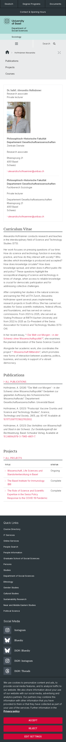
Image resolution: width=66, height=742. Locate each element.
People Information (13, 552)
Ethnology (8, 582)
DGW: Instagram (23, 660)
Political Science (12, 611)
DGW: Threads (22, 671)
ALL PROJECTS (13, 458)
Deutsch (9, 4)
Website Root (7, 52)
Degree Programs (31, 4)
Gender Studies (11, 587)
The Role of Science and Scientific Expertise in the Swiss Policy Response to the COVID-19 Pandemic (27, 494)
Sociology (16, 37)
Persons (8, 564)
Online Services (11, 541)
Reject (33, 728)
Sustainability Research (15, 599)
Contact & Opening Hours (33, 12)
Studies (7, 570)
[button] (16, 44)
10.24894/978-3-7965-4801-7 (19, 436)
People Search (11, 547)
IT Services (9, 535)
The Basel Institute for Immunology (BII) (26, 482)
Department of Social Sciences (20, 29)
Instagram (20, 630)
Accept (33, 720)
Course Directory (12, 529)
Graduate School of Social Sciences (21, 558)
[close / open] (59, 52)
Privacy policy (12, 711)
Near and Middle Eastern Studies (20, 605)
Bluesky (18, 640)
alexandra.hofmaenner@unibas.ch (26, 171)
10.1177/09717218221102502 (18, 419)
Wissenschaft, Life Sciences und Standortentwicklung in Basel (24, 472)
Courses (10, 73)
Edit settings (33, 736)
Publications (11, 61)
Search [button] (46, 43)
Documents (55, 4)
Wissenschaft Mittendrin (27, 352)
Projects (10, 67)
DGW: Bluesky (22, 650)
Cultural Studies (11, 593)
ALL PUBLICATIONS (15, 381)
